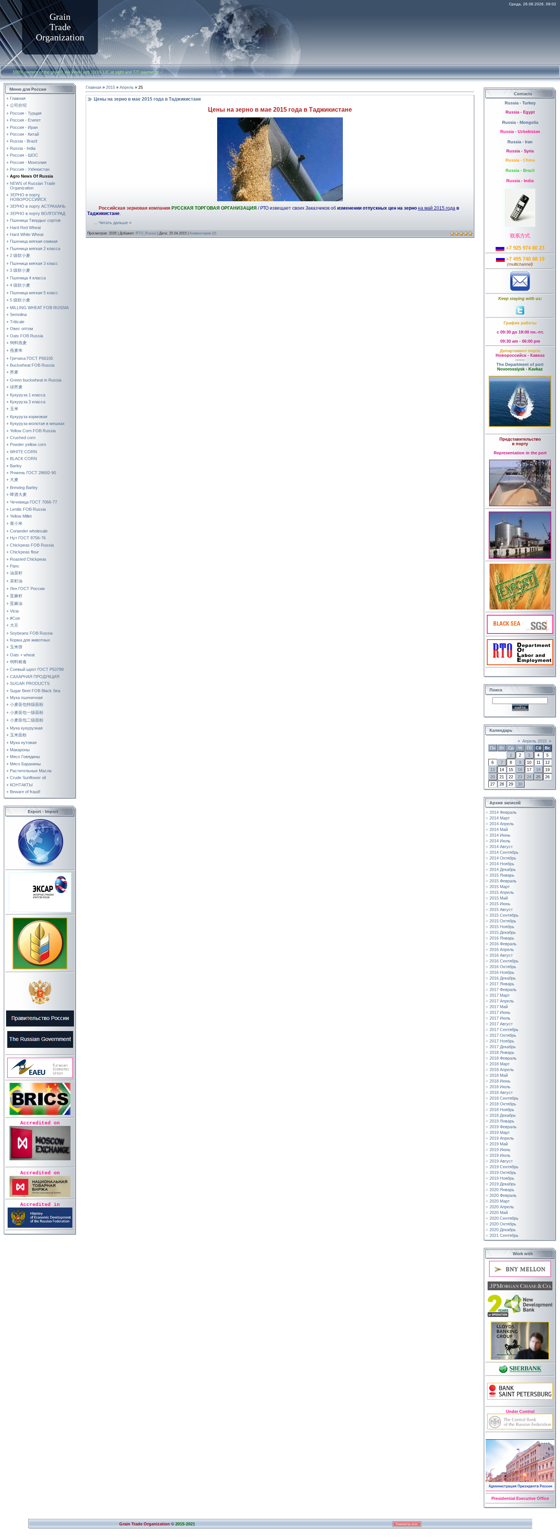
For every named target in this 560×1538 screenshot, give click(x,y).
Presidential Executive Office (520, 1498)
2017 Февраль (503, 989)
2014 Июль (500, 841)
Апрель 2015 (534, 741)
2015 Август (501, 909)
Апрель (127, 87)
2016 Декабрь (503, 978)
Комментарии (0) (203, 233)
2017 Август (501, 1024)
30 (520, 784)
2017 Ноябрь (502, 1041)
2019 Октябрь (503, 1172)
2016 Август (501, 955)
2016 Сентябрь (504, 961)
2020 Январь (502, 1189)
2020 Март (500, 1201)
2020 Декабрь (503, 1229)
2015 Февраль (503, 881)
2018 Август (501, 1092)
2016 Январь (502, 938)
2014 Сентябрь (504, 852)
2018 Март (500, 1064)
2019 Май (499, 1144)
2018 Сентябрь (504, 1098)
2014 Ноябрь (502, 863)
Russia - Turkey (520, 103)
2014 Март (500, 818)
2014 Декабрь (503, 869)
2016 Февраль (503, 943)
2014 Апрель (502, 823)
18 (538, 769)
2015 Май (499, 898)
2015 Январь (502, 875)
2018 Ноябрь (502, 1109)
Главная (93, 87)
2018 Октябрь (503, 1104)
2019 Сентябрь (504, 1166)
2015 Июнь (500, 903)
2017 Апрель (502, 1001)
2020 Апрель (502, 1206)
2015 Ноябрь (502, 926)
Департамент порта (520, 350)
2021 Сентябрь (504, 1235)
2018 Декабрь (503, 1115)
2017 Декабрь (503, 1046)
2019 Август (501, 1161)
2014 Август (501, 846)
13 (492, 769)
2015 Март (500, 886)
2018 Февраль (503, 1058)
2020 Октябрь (503, 1224)
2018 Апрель (502, 1069)
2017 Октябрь (503, 1035)
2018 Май (499, 1075)
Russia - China (520, 160)
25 (538, 777)
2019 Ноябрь (502, 1178)
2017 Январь (502, 983)
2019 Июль (500, 1155)
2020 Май (499, 1212)
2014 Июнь (500, 835)
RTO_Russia (146, 233)
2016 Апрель (502, 949)
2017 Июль (500, 1018)
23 (520, 777)
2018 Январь (502, 1052)
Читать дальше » (115, 222)
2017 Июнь (500, 1012)
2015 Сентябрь (504, 915)
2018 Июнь (500, 1081)
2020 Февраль (503, 1195)
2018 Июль (500, 1086)
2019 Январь (502, 1121)
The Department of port (520, 364)
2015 (110, 87)
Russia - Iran (520, 142)
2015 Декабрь (503, 932)
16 (520, 769)
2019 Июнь (500, 1149)
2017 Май (499, 1006)
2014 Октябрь (503, 858)
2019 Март (500, 1132)
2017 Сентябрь (504, 1029)
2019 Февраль (503, 1126)
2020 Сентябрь (504, 1218)
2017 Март (500, 995)
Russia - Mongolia (520, 122)
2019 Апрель (502, 1138)
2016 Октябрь (503, 966)
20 (492, 777)
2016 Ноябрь (502, 972)
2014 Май (499, 829)
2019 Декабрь (503, 1184)
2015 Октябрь (503, 921)
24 (529, 777)
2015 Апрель (502, 892)
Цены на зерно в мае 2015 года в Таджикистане (147, 99)
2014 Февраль (503, 812)
